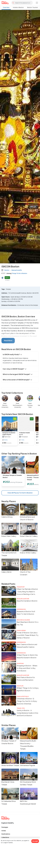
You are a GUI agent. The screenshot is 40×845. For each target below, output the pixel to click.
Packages (4, 827)
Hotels (3, 830)
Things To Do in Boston (19, 273)
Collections (5, 837)
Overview (6, 7)
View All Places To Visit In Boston (20, 493)
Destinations (5, 834)
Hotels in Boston (18, 7)
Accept (35, 841)
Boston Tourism (32, 7)
